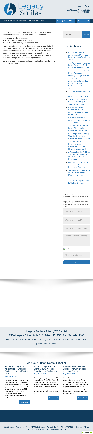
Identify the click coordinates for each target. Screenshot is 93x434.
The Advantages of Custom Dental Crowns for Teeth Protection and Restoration (79, 65)
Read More (24, 402)
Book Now (83, 20)
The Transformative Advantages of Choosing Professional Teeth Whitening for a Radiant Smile (78, 83)
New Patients (31, 20)
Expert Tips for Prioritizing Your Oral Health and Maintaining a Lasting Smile (79, 136)
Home (5, 20)
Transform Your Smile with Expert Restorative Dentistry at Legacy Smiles (79, 73)
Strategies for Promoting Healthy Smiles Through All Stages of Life (79, 120)
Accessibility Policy (54, 429)
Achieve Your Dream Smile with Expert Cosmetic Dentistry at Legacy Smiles (79, 93)
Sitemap (79, 427)
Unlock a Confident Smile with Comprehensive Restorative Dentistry (78, 164)
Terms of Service (39, 429)
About (10, 20)
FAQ (65, 429)
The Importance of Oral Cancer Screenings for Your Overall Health (77, 101)
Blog (37, 20)
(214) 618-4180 (65, 20)
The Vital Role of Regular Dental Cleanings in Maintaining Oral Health (78, 128)
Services (15, 20)
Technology (22, 20)
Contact (42, 20)
